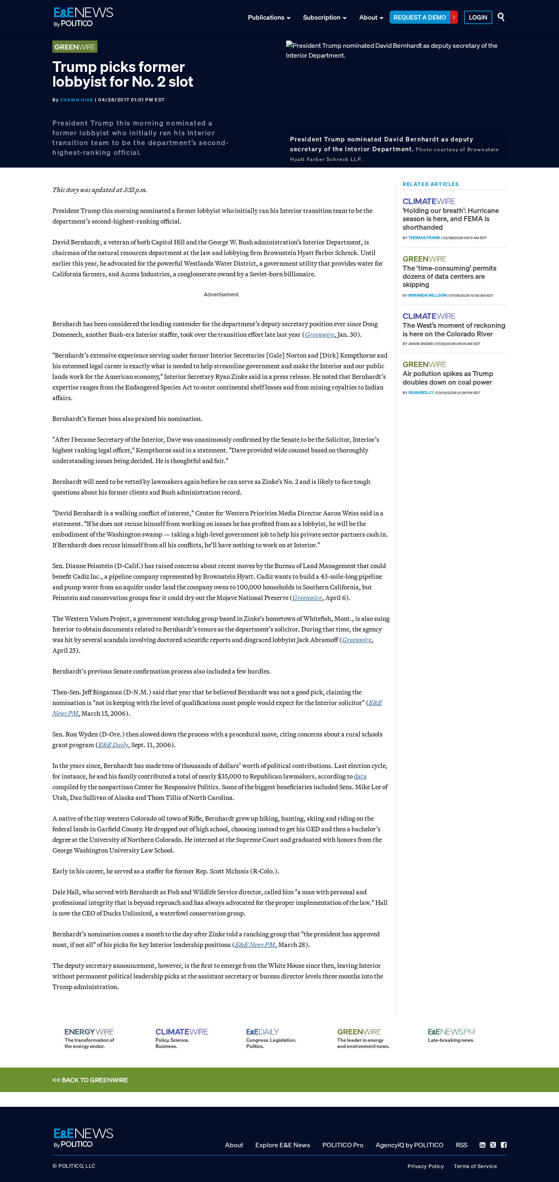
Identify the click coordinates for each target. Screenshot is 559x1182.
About (368, 17)
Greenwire (319, 334)
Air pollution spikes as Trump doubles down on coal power (448, 377)
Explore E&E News (282, 1144)
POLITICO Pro (342, 1144)
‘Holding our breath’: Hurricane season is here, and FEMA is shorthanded (451, 219)
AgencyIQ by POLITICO (410, 1144)
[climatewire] (430, 201)
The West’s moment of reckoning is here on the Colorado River (454, 329)
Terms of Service (475, 1166)
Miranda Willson (427, 295)
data (360, 776)
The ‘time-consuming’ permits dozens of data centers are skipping (449, 276)
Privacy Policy (426, 1166)
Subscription (321, 17)
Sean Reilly (421, 392)
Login (478, 17)
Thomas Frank (424, 237)
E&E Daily (113, 745)
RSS (461, 1144)
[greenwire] (426, 259)
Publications (266, 17)
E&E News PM (255, 944)
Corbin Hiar (77, 100)
